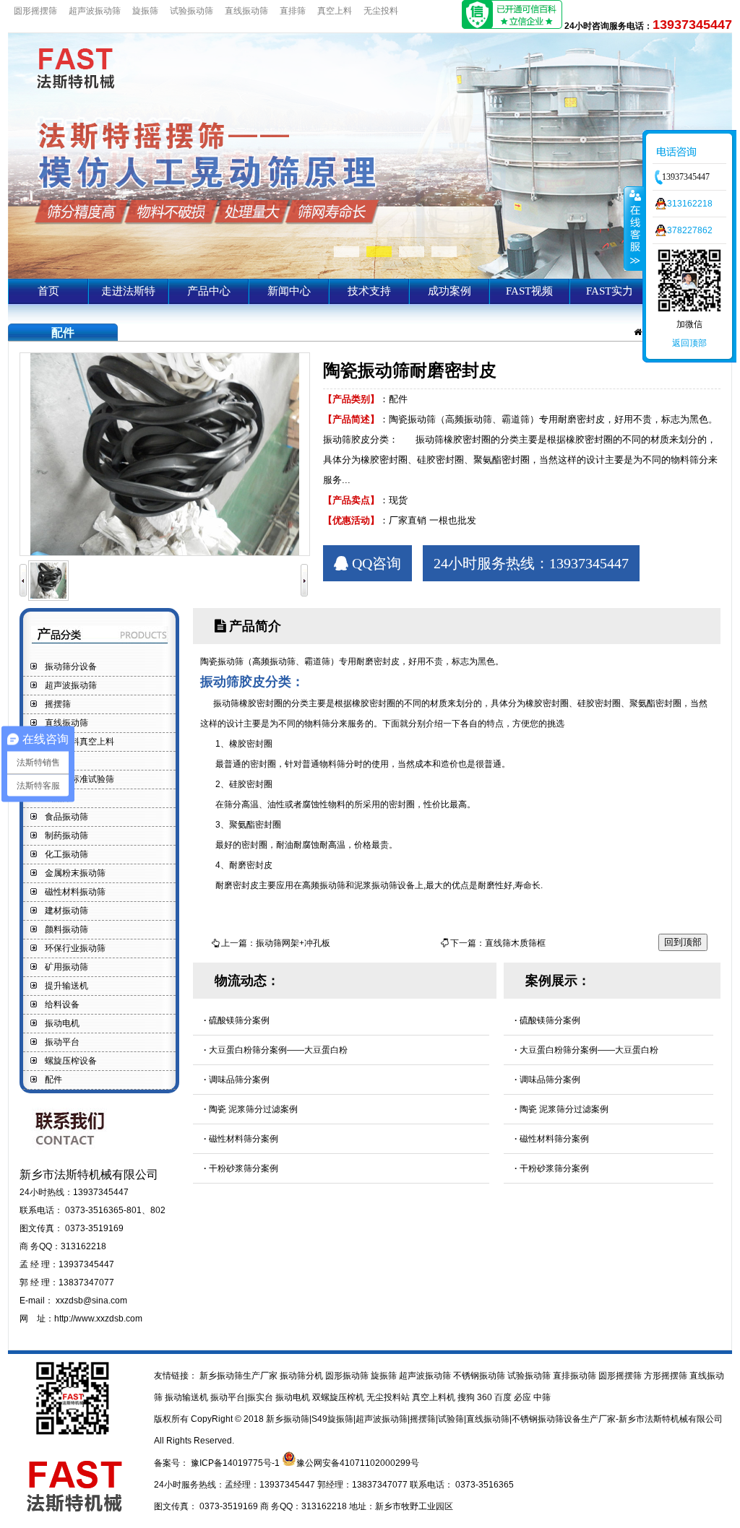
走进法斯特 (128, 291)
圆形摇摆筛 (35, 11)
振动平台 (62, 1042)
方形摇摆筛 (666, 1376)
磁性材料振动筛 (75, 892)
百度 (504, 1397)
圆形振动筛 (348, 1376)
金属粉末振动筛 (75, 873)
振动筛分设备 (71, 666)
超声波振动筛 (95, 11)
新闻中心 (289, 291)
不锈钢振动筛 (480, 1376)
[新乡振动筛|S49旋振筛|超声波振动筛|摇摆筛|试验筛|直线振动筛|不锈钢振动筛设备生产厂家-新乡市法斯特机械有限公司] (370, 276)
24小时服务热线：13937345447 (531, 563)
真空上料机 (434, 1397)
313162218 (690, 204)
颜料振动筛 (66, 929)
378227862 (690, 230)
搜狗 (467, 1397)
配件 (53, 1080)
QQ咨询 (374, 563)
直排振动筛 (575, 1376)
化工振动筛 (66, 854)
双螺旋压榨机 (339, 1397)
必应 (523, 1397)
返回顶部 (689, 343)
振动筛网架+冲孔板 (293, 943)
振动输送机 (187, 1397)
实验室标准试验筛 (79, 779)
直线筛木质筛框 (515, 943)
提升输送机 (66, 986)
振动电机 (62, 1023)
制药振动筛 (66, 835)
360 (485, 1397)
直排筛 (293, 11)
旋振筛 (145, 11)
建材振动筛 (66, 911)
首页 (48, 291)
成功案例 (449, 291)
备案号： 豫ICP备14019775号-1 (218, 1463)
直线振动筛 (246, 11)
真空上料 (334, 11)
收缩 (634, 228)
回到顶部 (683, 942)
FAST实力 (609, 291)
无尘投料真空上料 (79, 742)
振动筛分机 (302, 1376)
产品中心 (209, 291)
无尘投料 (380, 11)
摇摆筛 (58, 704)
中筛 (542, 1397)
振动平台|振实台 (242, 1397)
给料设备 (62, 1004)
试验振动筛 (191, 11)
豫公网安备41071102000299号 (357, 1463)
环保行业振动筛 (75, 948)
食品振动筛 (66, 817)
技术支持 (369, 291)
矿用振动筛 (66, 967)
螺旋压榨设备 (71, 1061)
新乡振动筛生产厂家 (238, 1376)
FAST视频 (529, 291)
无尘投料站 (389, 1397)
